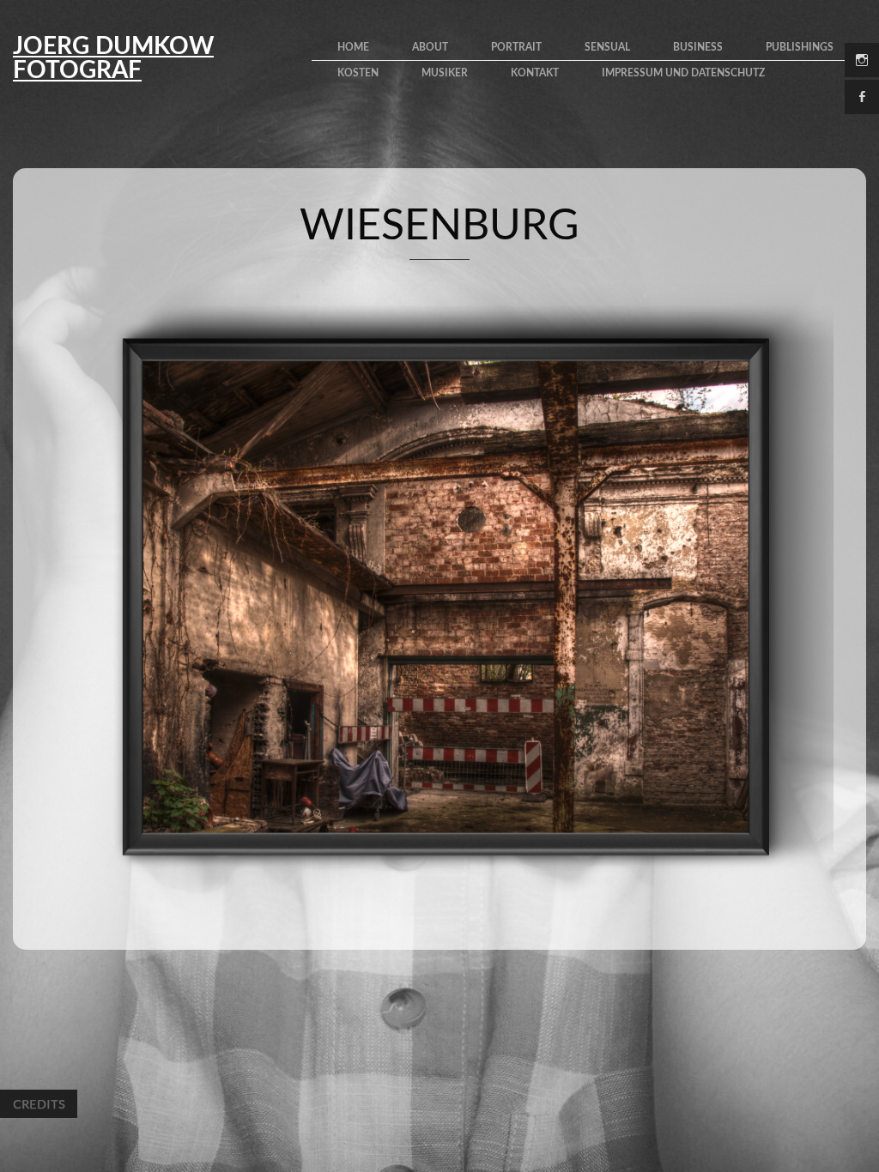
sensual (607, 47)
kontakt (535, 73)
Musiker (444, 73)
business (698, 47)
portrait (516, 47)
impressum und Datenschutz (683, 73)
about (430, 47)
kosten (358, 73)
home (353, 47)
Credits (38, 1104)
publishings (800, 47)
